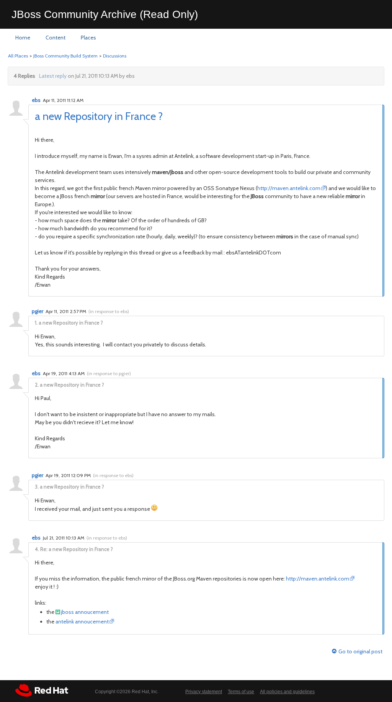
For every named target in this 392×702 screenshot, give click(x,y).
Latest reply (53, 75)
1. (36, 323)
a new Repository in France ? (99, 116)
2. (37, 385)
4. (37, 549)
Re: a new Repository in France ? (76, 549)
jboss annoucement (85, 612)
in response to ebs (108, 311)
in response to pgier (108, 373)
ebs (36, 100)
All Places (18, 56)
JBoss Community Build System (65, 56)
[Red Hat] (41, 690)
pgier (37, 311)
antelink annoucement (82, 621)
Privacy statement (203, 691)
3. (37, 487)
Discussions (114, 56)
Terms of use (241, 691)
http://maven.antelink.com (288, 188)
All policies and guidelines (287, 691)
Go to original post (360, 651)
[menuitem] (23, 38)
